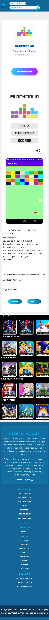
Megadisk (25, 552)
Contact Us (24, 510)
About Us (24, 506)
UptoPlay (24, 540)
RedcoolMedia (24, 548)
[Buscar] (38, 7)
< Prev (15, 301)
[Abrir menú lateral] (3, 5)
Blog (24, 522)
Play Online (24, 71)
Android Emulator (24, 498)
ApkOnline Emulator (24, 578)
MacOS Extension (24, 586)
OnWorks (24, 536)
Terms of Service (24, 514)
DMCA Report (24, 494)
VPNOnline (24, 556)
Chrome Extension (24, 582)
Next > (34, 301)
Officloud (24, 569)
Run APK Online (24, 502)
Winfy (24, 560)
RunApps (24, 565)
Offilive (24, 544)
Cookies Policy (24, 518)
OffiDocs (24, 532)
